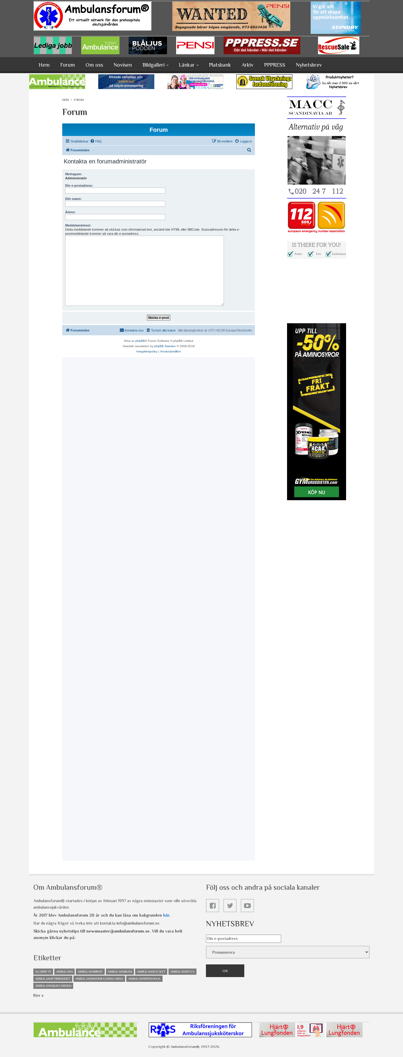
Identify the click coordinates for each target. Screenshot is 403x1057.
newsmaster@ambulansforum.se (118, 931)
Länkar (187, 65)
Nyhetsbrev (309, 65)
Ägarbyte (43, 971)
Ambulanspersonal (144, 978)
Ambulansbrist (90, 971)
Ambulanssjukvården (53, 985)
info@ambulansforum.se (138, 923)
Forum (67, 65)
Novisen (123, 65)
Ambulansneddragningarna (99, 978)
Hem (44, 65)
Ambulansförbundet (53, 978)
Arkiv (247, 65)
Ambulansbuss (120, 971)
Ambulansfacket (151, 971)
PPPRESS (274, 65)
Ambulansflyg (182, 971)
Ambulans (64, 971)
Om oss (94, 65)
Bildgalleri (153, 65)
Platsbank (220, 65)
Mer (37, 995)
